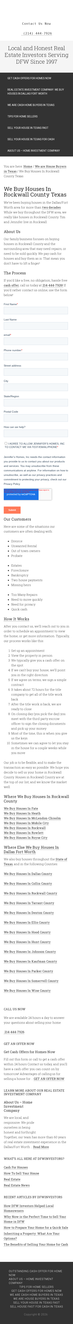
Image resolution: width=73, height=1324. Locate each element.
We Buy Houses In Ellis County (27, 922)
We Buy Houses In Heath (22, 813)
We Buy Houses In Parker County (28, 971)
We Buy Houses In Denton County (29, 913)
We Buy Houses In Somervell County (31, 981)
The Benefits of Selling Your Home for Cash (36, 1244)
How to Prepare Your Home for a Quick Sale (36, 1227)
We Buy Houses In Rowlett (23, 833)
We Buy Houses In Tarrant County (29, 903)
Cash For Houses (16, 1167)
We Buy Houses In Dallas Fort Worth (31, 849)
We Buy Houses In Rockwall (25, 828)
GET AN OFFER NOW (49, 1079)
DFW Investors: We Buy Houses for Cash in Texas (36, 5)
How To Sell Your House (21, 1173)
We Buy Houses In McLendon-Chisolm (32, 818)
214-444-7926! (52, 285)
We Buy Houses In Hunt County (27, 942)
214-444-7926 (14, 1032)
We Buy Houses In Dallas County (28, 874)
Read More (41, 1147)
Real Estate (12, 1179)
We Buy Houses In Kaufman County (30, 961)
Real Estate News (17, 1185)
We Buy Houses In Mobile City (26, 823)
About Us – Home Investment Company (18, 1106)
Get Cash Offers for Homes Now (29, 1052)
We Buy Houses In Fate (21, 808)
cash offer (11, 285)
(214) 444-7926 (36, 33)
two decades (51, 207)
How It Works (16, 618)
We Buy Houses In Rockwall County (30, 893)
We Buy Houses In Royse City (26, 838)
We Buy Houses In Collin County (28, 883)
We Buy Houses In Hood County (27, 932)
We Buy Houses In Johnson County (30, 952)
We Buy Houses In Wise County (27, 990)
